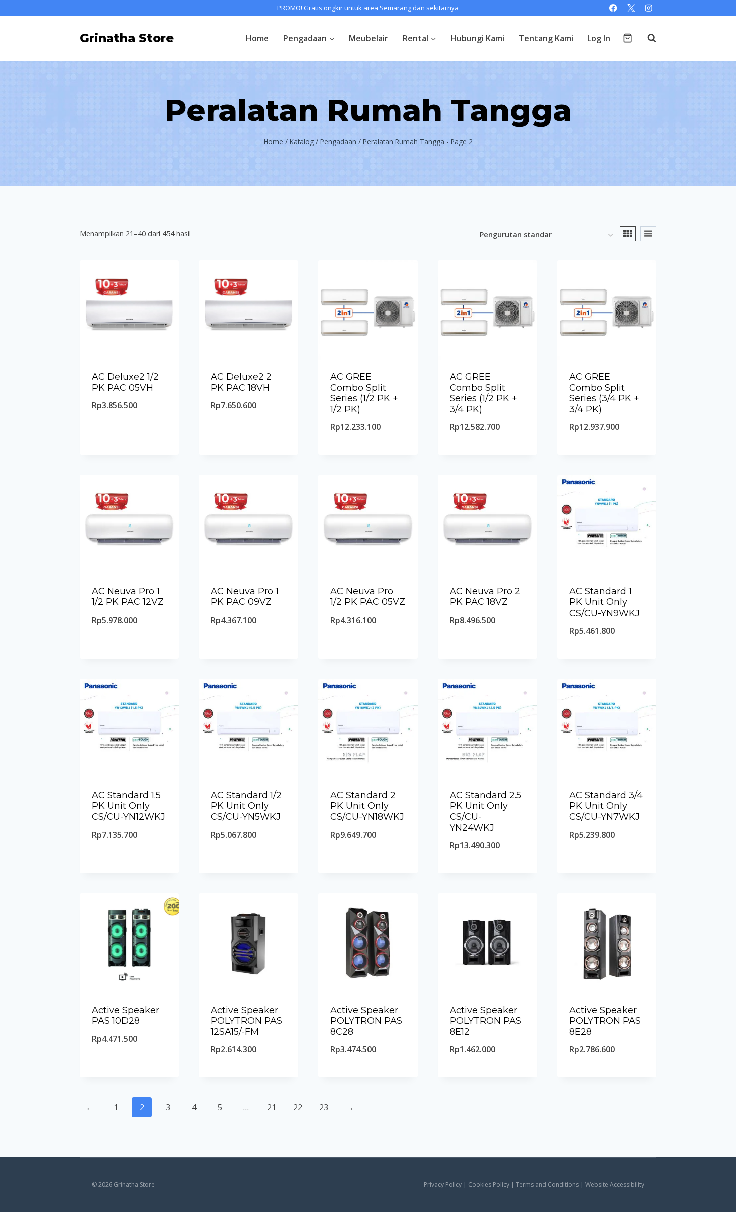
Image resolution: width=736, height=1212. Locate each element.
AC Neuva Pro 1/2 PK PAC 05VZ (367, 597)
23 (323, 1107)
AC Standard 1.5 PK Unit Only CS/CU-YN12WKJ (128, 806)
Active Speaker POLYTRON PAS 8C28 (366, 1021)
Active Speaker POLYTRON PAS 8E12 (485, 1021)
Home (257, 38)
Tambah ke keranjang (129, 431)
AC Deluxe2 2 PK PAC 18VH (241, 382)
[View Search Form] (646, 38)
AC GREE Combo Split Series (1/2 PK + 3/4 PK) (483, 393)
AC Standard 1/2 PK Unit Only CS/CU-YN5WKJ (246, 806)
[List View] (648, 233)
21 (271, 1107)
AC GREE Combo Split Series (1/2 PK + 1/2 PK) (364, 393)
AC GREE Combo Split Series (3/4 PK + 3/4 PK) (604, 393)
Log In (598, 38)
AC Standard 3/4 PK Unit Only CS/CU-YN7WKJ (606, 806)
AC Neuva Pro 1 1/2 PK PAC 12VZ (128, 597)
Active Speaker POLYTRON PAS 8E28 (605, 1021)
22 (297, 1107)
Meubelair (368, 38)
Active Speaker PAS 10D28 (125, 1016)
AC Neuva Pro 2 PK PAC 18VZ (485, 597)
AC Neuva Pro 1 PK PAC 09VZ (245, 597)
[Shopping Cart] (627, 38)
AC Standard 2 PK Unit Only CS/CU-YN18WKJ (367, 806)
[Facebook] (613, 8)
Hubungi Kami (477, 38)
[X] (631, 8)
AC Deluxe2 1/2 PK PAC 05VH (125, 382)
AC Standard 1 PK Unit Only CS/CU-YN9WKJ (604, 602)
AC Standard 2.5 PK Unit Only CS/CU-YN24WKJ (485, 811)
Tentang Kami (546, 38)
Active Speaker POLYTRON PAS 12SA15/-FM (246, 1021)
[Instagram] (648, 8)
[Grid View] (628, 233)
